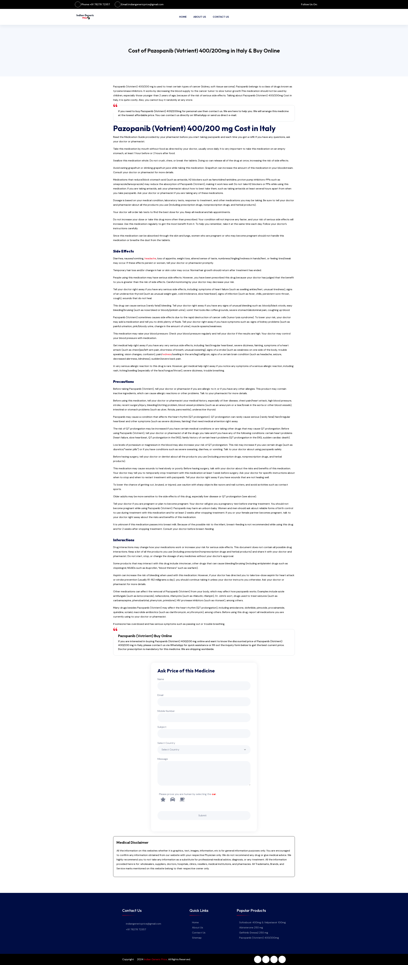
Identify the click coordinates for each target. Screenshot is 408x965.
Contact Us (221, 16)
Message (162, 759)
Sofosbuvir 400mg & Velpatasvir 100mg (262, 922)
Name (160, 679)
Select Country (166, 743)
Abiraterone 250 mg (251, 927)
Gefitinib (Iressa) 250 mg (253, 932)
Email (160, 695)
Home (183, 16)
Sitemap (197, 937)
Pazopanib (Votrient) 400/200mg (259, 937)
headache (150, 258)
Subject (161, 727)
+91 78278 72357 (100, 4)
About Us (199, 16)
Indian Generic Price (155, 959)
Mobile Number (166, 711)
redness (167, 354)
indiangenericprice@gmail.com (146, 4)
